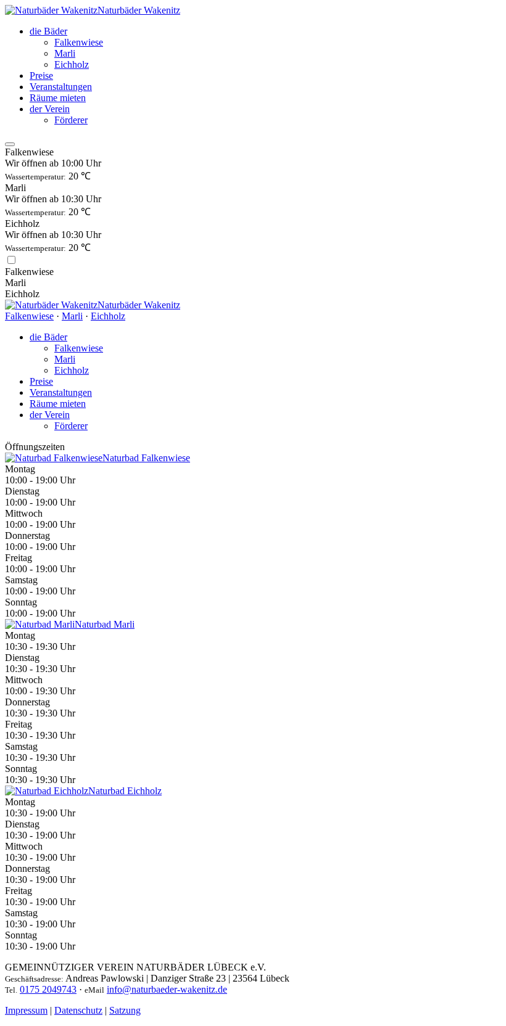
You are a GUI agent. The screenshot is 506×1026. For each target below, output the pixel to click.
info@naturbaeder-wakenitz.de (167, 989)
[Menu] (10, 144)
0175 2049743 (48, 989)
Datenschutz (78, 1010)
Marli (64, 53)
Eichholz (71, 64)
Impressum (26, 1010)
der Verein (50, 109)
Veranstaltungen (61, 86)
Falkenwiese (78, 42)
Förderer (71, 120)
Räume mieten (58, 97)
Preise (41, 75)
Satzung (125, 1010)
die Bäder (48, 31)
